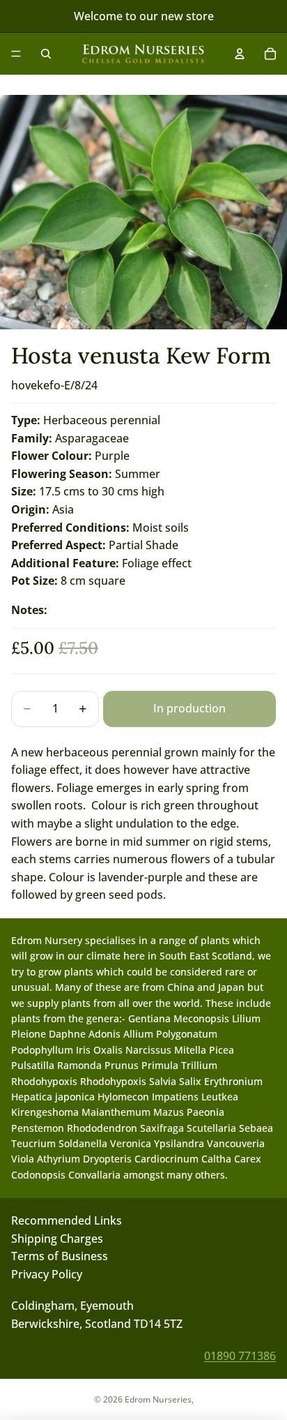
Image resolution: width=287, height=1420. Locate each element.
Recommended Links (66, 1220)
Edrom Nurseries (158, 1399)
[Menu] (16, 54)
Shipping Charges (57, 1238)
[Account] (239, 53)
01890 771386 (240, 1355)
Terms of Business (59, 1256)
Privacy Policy (46, 1273)
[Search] (46, 53)
